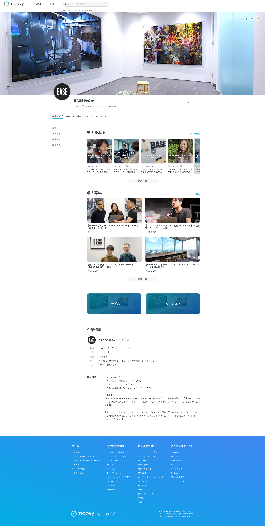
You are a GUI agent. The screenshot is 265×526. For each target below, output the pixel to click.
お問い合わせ (177, 461)
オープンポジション (148, 166)
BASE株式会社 (108, 340)
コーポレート (113, 481)
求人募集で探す (147, 446)
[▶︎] (99, 163)
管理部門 (142, 473)
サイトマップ (177, 469)
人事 (140, 502)
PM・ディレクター (115, 473)
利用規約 (175, 473)
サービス (88, 116)
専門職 (141, 498)
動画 (52, 4)
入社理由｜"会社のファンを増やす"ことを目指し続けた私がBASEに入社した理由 (180, 171)
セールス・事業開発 (116, 452)
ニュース (75, 465)
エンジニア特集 (78, 469)
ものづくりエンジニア (147, 481)
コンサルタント (145, 469)
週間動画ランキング (116, 485)
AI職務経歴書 (77, 473)
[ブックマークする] (188, 101)
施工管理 (142, 485)
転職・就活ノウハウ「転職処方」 (86, 461)
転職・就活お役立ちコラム (83, 456)
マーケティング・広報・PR (150, 452)
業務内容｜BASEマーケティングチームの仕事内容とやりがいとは (125, 171)
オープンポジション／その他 (150, 477)
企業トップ (57, 116)
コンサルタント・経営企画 (96, 166)
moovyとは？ (177, 452)
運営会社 (175, 456)
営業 (140, 490)
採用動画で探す (116, 446)
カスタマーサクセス (116, 461)
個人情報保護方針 (178, 477)
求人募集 (37, 4)
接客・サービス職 (146, 494)
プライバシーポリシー (180, 481)
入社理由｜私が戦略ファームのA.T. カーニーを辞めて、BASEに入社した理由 (98, 171)
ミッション (101, 116)
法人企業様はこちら (182, 446)
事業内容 (56, 145)
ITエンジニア (113, 465)
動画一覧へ (143, 181)
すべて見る (195, 134)
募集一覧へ (143, 279)
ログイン (75, 452)
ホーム (75, 446)
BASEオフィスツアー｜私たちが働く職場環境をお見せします (152, 171)
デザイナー (112, 469)
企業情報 (56, 139)
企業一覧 (111, 490)
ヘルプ (174, 465)
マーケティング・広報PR (122, 166)
